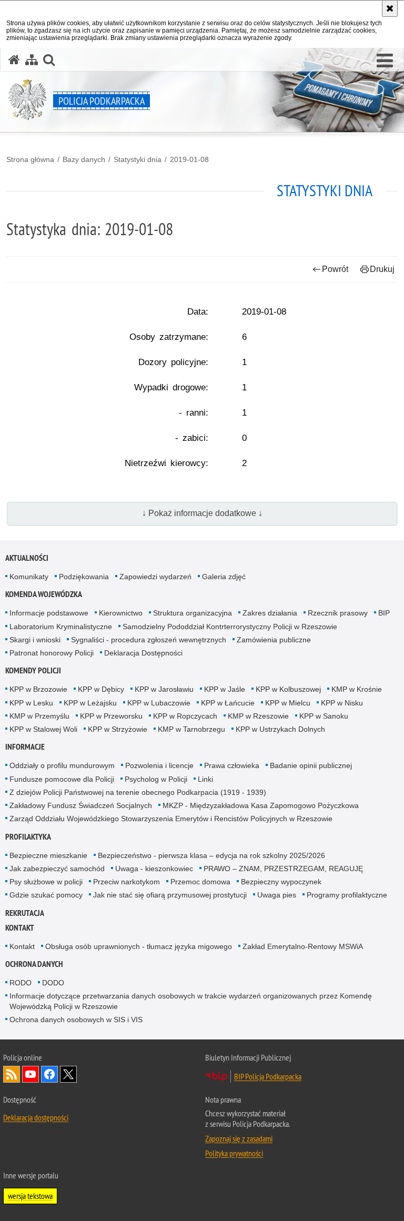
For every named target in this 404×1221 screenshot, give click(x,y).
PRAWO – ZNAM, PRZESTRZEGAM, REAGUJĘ (283, 868)
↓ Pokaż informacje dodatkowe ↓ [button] (202, 513)
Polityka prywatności (234, 1153)
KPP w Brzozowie (38, 689)
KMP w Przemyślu (39, 716)
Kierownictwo (121, 613)
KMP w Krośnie (356, 689)
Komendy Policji (33, 670)
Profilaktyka (28, 836)
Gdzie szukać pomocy (46, 895)
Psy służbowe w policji (46, 881)
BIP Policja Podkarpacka (267, 1076)
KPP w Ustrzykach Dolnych (280, 729)
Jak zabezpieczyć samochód (57, 868)
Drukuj (382, 269)
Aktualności (26, 557)
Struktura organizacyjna (192, 613)
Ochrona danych (34, 964)
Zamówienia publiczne (274, 639)
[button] (385, 61)
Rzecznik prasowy (338, 613)
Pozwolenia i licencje (159, 765)
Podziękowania (84, 576)
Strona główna (30, 159)
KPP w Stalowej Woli (43, 729)
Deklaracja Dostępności (143, 653)
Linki (205, 779)
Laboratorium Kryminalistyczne (60, 626)
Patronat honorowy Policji (51, 653)
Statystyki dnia (137, 159)
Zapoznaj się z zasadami (238, 1138)
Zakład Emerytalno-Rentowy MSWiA (303, 946)
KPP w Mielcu (287, 703)
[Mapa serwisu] (31, 59)
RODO (20, 982)
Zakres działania (270, 613)
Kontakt (19, 927)
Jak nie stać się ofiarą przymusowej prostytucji (170, 895)
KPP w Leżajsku (90, 703)
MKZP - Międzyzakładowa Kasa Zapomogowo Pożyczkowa (261, 805)
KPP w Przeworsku (111, 716)
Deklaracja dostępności (35, 1117)
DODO (53, 982)
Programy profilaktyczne (347, 895)
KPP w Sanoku (323, 716)
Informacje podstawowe (48, 613)
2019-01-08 (189, 159)
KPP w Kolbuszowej (288, 689)
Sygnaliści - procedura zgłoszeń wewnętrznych (148, 639)
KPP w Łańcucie (228, 703)
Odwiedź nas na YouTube (30, 1074)
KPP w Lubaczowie (158, 703)
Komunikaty (28, 576)
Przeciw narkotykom (126, 881)
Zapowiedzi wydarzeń (155, 576)
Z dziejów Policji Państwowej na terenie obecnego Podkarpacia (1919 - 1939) (137, 792)
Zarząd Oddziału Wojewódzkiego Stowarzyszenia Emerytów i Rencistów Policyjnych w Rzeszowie (170, 818)
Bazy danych (84, 159)
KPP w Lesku (31, 703)
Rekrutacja (24, 913)
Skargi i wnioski (34, 639)
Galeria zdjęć (224, 576)
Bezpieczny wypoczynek (281, 881)
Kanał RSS (11, 1074)
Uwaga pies (276, 895)
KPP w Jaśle (224, 689)
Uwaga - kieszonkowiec (154, 868)
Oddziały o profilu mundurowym (62, 765)
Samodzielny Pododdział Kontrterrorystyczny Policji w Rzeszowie (230, 626)
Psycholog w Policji (156, 779)
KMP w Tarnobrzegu (191, 729)
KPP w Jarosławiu (164, 689)
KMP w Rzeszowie (258, 716)
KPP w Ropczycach (185, 716)
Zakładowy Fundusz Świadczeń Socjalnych (80, 805)
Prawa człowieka (231, 765)
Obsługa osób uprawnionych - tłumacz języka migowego (138, 946)
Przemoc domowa (200, 881)
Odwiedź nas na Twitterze (68, 1074)
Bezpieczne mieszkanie (48, 855)
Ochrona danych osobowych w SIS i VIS (76, 1019)
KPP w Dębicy (101, 689)
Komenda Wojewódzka (43, 594)
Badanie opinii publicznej (311, 765)
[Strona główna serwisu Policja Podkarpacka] (14, 59)
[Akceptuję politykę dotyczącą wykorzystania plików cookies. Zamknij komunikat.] (390, 8)
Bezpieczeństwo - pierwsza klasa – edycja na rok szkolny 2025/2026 (211, 855)
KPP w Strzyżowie (117, 729)
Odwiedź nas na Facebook (49, 1074)
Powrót (335, 269)
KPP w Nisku (342, 703)
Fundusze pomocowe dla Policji (61, 779)
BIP (384, 613)
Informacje (25, 746)
